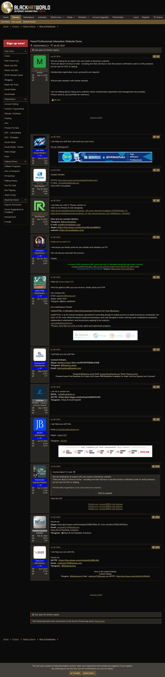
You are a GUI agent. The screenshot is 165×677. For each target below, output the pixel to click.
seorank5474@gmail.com (68, 527)
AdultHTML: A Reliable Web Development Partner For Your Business (85, 310)
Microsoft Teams (128, 269)
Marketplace (28, 17)
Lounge (8, 221)
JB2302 (63, 440)
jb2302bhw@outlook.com (67, 429)
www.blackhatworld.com (62, 323)
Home (6, 17)
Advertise (42, 17)
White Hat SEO (11, 70)
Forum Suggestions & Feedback (14, 210)
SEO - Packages (11, 137)
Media (69, 17)
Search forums (29, 22)
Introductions (10, 217)
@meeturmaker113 (61, 241)
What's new (56, 17)
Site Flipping (10, 190)
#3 (158, 170)
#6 (158, 277)
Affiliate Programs (12, 166)
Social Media (10, 89)
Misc (6, 123)
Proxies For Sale (12, 128)
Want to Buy (10, 195)
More (7, 156)
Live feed (5, 22)
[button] (63, 17)
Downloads (10, 94)
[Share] (154, 56)
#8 (158, 387)
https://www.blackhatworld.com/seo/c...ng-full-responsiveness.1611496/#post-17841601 (90, 213)
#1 (158, 56)
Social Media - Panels (14, 147)
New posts (16, 22)
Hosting (8, 118)
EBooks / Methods (13, 113)
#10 (157, 466)
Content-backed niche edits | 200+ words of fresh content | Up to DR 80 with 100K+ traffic (105, 267)
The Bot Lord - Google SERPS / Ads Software (105, 504)
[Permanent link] (120, 311)
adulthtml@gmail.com (66, 295)
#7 (158, 350)
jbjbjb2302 (62, 435)
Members (82, 17)
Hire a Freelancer (12, 171)
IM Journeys (10, 176)
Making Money (11, 180)
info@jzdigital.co (66, 394)
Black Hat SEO (11, 65)
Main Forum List (12, 61)
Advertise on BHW (96, 118)
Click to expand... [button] (105, 493)
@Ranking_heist (87, 374)
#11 (157, 517)
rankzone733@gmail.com (70, 563)
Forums (15, 17)
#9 (158, 419)
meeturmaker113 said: (62, 472)
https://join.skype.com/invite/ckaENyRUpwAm (78, 180)
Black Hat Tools (11, 84)
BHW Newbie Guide (14, 75)
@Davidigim (116, 269)
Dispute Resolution (13, 204)
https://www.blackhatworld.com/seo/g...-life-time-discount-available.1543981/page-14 (89, 210)
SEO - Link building (13, 132)
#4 (158, 200)
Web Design (10, 152)
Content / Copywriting (14, 109)
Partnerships (118, 17)
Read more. (100, 621)
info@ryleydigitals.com (69, 224)
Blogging (9, 80)
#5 (158, 237)
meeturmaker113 (41, 45)
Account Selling (11, 104)
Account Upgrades (100, 17)
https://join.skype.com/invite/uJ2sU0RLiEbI (79, 560)
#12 (157, 547)
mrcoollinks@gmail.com (68, 183)
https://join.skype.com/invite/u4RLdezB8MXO (79, 227)
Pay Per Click (10, 185)
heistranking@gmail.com (69, 368)
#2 (158, 137)
